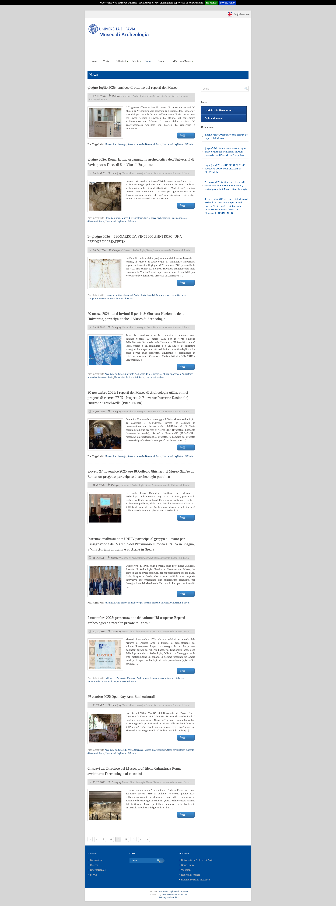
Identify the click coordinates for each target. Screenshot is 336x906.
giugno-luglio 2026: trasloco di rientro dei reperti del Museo (132, 87)
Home (94, 61)
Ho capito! (211, 2)
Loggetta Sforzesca (134, 749)
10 (111, 839)
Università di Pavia (180, 602)
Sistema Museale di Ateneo (195, 879)
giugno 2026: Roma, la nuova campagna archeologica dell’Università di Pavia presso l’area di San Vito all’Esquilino (225, 152)
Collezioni (121, 61)
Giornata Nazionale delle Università (143, 373)
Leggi (182, 135)
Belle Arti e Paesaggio (115, 678)
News (148, 61)
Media (135, 61)
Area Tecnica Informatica (174, 894)
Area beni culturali (114, 373)
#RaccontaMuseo (182, 61)
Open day (171, 749)
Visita (106, 61)
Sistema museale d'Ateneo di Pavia (145, 144)
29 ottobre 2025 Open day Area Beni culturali (121, 696)
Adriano (109, 602)
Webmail (186, 869)
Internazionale (98, 869)
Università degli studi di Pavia (178, 144)
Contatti (162, 61)
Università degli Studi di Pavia (197, 860)
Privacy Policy (227, 2)
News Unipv (187, 864)
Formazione (96, 860)
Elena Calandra (112, 217)
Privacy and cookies (169, 897)
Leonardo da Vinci (114, 295)
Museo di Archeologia (133, 96)
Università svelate (155, 377)
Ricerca (94, 864)
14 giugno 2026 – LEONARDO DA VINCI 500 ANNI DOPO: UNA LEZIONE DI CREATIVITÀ (225, 169)
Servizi (93, 874)
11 (118, 839)
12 (126, 839)
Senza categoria (161, 96)
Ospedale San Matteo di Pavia (161, 295)
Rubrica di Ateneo (190, 874)
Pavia (147, 217)
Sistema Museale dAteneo (156, 602)
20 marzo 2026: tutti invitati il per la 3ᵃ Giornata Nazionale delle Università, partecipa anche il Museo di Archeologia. (226, 185)
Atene (117, 602)
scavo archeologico (160, 217)
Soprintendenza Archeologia (102, 681)
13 (133, 839)
